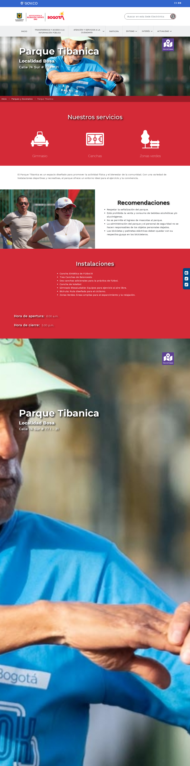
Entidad (130, 31)
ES (179, 2)
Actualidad (163, 31)
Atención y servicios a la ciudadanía (87, 31)
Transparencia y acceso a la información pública (49, 31)
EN (175, 2)
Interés (146, 31)
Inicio (24, 31)
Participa (114, 31)
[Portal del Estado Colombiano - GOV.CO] (29, 3)
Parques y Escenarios (22, 99)
